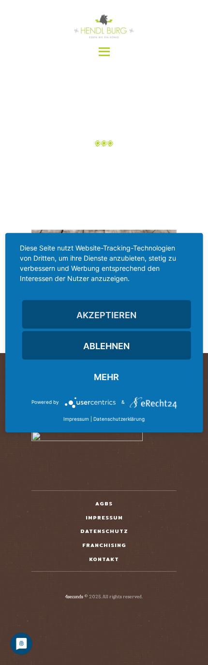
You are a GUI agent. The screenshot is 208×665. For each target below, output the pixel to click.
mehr (106, 376)
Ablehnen (106, 345)
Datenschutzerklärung (119, 418)
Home (67, 163)
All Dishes (119, 163)
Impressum (76, 418)
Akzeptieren (106, 315)
